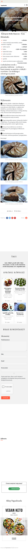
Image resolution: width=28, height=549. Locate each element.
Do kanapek (22, 293)
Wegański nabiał (8, 319)
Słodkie (11, 34)
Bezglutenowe (17, 291)
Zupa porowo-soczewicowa (20, 313)
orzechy (12, 265)
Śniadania (10, 297)
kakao (21, 263)
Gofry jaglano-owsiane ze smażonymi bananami (8, 290)
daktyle (10, 263)
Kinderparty (4, 34)
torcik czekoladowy (20, 265)
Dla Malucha (17, 293)
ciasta (6, 263)
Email (2, 361)
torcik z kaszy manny (8, 266)
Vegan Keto (20, 294)
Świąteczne (16, 34)
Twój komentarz (5, 340)
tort (15, 266)
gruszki (14, 263)
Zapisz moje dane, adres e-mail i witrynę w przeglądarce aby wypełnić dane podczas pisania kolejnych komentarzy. (13, 378)
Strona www (4, 368)
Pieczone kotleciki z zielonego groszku (20, 289)
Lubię (9, 211)
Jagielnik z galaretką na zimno (8, 313)
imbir (18, 263)
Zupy (23, 316)
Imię (2, 354)
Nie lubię (18, 211)
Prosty (23, 34)
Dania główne (23, 291)
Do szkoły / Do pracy (8, 294)
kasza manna (6, 265)
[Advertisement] (14, 236)
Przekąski (10, 296)
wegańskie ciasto (21, 266)
